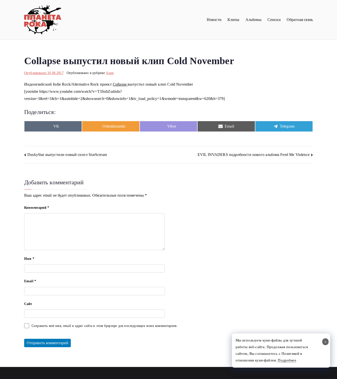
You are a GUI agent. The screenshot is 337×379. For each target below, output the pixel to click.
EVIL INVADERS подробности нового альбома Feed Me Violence (254, 154)
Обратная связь (300, 20)
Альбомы (253, 20)
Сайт (28, 304)
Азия (109, 73)
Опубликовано (44, 73)
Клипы (233, 20)
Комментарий (36, 207)
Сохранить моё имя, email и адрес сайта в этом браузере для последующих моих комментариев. (105, 326)
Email (30, 281)
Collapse (120, 84)
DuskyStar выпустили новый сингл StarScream (67, 154)
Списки (274, 20)
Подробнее (287, 360)
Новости (214, 20)
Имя (29, 259)
